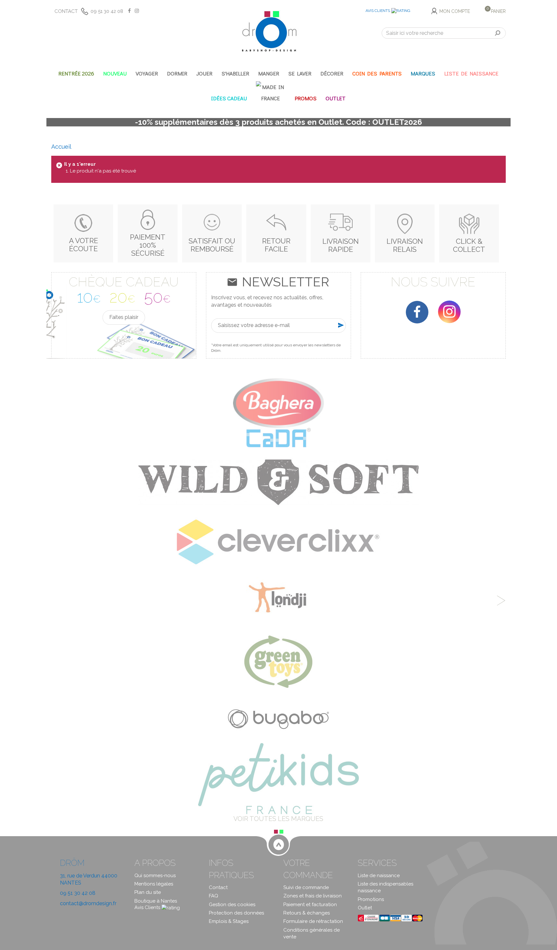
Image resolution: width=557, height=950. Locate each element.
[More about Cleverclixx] (278, 542)
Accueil (61, 146)
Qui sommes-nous (155, 875)
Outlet (365, 908)
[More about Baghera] (278, 403)
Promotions (371, 899)
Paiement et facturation (310, 904)
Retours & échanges (306, 913)
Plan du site (147, 892)
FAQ (213, 896)
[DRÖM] (269, 31)
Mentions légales (153, 884)
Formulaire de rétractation (313, 921)
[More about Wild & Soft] (278, 482)
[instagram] (449, 312)
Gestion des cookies (232, 904)
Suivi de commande (306, 887)
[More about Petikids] (278, 778)
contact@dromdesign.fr (88, 903)
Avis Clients (378, 10)
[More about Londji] (278, 599)
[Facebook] (417, 312)
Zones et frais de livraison (312, 896)
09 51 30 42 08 (107, 11)
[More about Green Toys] (278, 661)
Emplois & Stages (229, 921)
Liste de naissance (379, 875)
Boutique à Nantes (155, 901)
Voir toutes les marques (278, 819)
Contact (66, 11)
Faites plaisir (123, 317)
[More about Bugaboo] (278, 717)
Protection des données (236, 913)
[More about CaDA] (278, 437)
